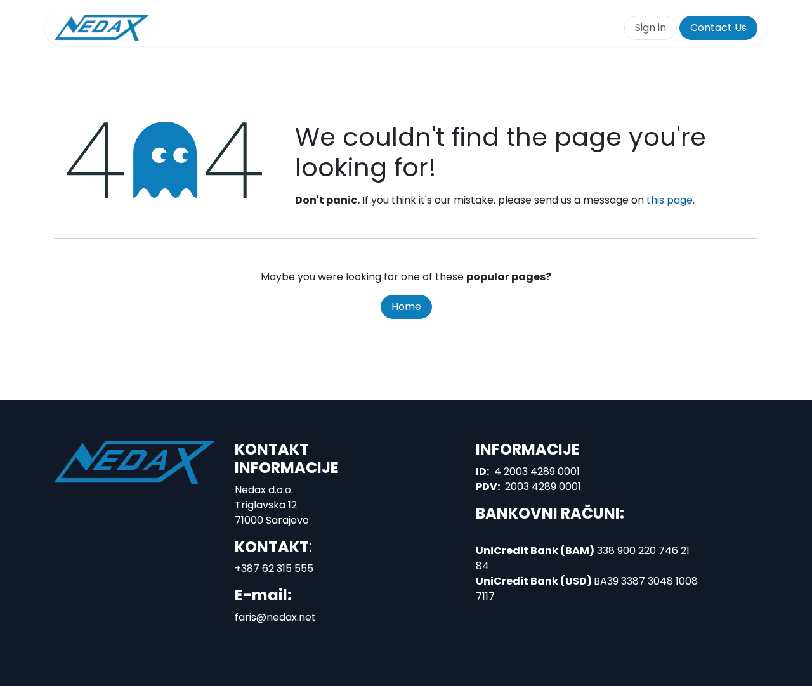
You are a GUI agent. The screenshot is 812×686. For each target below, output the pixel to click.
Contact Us (718, 27)
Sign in (650, 27)
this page (669, 200)
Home (406, 306)
